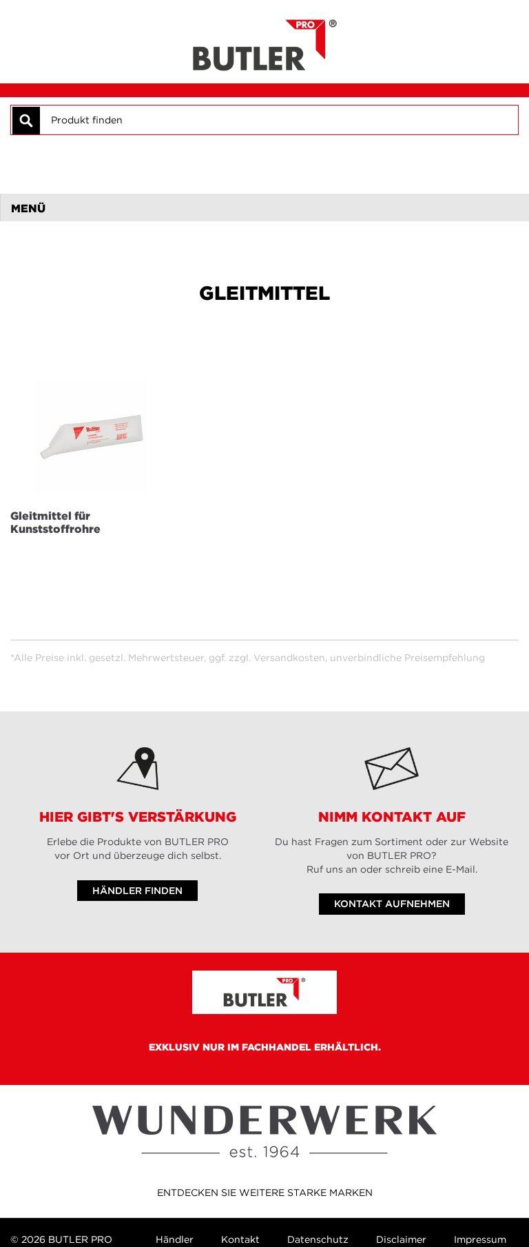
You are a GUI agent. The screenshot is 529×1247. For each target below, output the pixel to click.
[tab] (264, 207)
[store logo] (265, 41)
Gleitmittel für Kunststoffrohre (55, 522)
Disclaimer (401, 1239)
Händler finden (137, 890)
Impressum (480, 1239)
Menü (28, 208)
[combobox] (278, 120)
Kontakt (240, 1239)
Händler (175, 1239)
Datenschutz (318, 1239)
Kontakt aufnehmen (392, 904)
